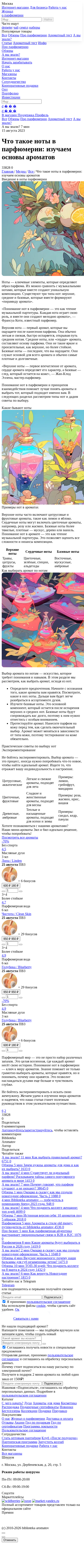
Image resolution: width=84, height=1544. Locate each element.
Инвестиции (11, 97)
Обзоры (13, 35)
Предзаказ (59, 1411)
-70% (5, 841)
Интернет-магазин (15, 7)
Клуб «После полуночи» (60, 1438)
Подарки (44, 1411)
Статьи (7, 43)
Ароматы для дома (46, 1403)
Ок (17, 1309)
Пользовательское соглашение (24, 1430)
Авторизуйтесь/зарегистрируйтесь (27, 1130)
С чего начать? (12, 1403)
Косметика (69, 1403)
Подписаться (52, 1297)
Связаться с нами (26, 1318)
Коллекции (29, 1411)
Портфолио (10, 93)
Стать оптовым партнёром (21, 1438)
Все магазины (12, 1453)
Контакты (9, 78)
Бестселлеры (11, 1411)
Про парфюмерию (33, 35)
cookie (40, 1305)
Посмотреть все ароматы (20, 837)
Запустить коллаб (51, 1442)
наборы (34, 27)
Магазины (9, 74)
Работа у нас (57, 7)
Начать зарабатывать (17, 62)
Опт (5, 89)
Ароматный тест (60, 35)
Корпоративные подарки (20, 85)
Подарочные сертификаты (39, 1407)
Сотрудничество (14, 82)
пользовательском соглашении (24, 1395)
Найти (48, 19)
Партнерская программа (19, 1442)
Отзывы (8, 1422)
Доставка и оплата (59, 1418)
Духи (28, 1403)
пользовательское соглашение (48, 1302)
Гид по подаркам (37, 1422)
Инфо (42, 43)
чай (16, 27)
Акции (19, 1422)
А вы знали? (11, 54)
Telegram (8, 1285)
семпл (23, 27)
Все (4, 35)
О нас (6, 66)
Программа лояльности (40, 1426)
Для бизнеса (39, 7)
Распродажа (10, 1407)
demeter (7, 27)
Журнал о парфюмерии (28, 1418)
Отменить (9, 1540)
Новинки (66, 1407)
